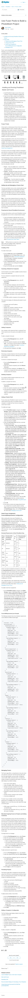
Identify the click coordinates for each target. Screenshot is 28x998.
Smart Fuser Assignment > (7, 148)
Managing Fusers (9, 47)
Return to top (4, 968)
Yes (10, 957)
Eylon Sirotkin (8, 27)
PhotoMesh (8, 6)
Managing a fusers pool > (16, 510)
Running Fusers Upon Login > (13, 239)
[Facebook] (2, 950)
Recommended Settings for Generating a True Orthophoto (13, 981)
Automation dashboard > (19, 256)
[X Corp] (3, 950)
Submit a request (19, 964)
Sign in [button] (24, 2)
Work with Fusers (5, 977)
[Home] (5, 2)
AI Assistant (21, 9)
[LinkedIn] (5, 950)
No (17, 957)
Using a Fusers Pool (9, 42)
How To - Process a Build (16, 6)
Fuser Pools (6, 39)
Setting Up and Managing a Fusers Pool (13, 41)
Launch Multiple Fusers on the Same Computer (11, 974)
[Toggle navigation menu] (21, 2)
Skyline (2, 6)
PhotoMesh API (4, 979)
